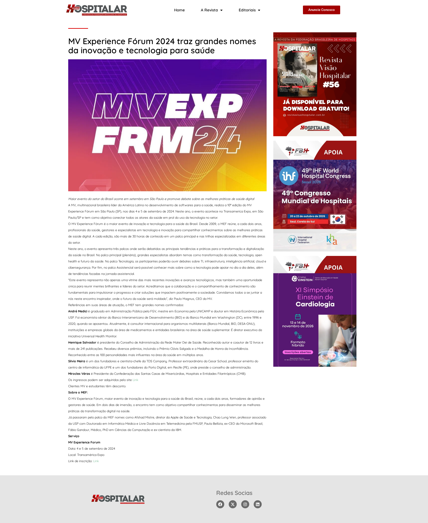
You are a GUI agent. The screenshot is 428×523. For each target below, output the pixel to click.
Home (179, 10)
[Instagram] (245, 504)
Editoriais (247, 10)
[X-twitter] (233, 504)
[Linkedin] (258, 504)
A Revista (209, 10)
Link (135, 380)
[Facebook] (220, 504)
